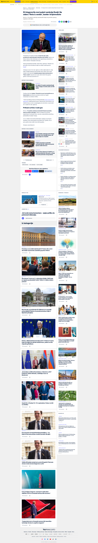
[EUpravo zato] (5, 1)
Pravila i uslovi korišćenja (51, 536)
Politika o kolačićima (42, 536)
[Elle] (40, 534)
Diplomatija (38, 7)
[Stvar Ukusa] (70, 534)
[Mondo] (27, 534)
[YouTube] (50, 539)
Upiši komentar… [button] (29, 218)
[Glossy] (46, 534)
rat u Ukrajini (32, 164)
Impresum (33, 536)
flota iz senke (39, 164)
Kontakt (37, 536)
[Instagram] (42, 539)
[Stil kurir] (43, 534)
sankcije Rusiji (25, 164)
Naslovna (25, 7)
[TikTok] (53, 539)
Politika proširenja (31, 7)
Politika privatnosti (60, 536)
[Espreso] (36, 534)
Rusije (24, 67)
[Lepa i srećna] (50, 534)
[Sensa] (60, 534)
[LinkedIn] (48, 539)
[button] (54, 22)
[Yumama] (65, 534)
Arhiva (65, 536)
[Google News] (56, 539)
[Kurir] (32, 534)
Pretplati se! (43, 204)
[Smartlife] (55, 534)
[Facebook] (45, 539)
